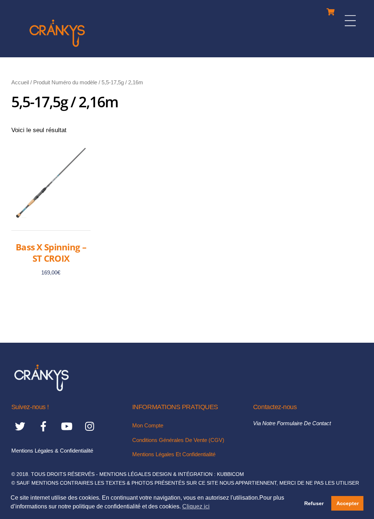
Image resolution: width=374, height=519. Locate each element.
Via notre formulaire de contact (292, 423)
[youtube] (68, 426)
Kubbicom (230, 474)
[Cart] (330, 10)
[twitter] (21, 426)
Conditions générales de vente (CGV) (178, 440)
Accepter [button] (347, 503)
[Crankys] (57, 48)
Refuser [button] (314, 503)
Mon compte (147, 425)
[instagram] (91, 426)
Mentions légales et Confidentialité (173, 454)
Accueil (20, 82)
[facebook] (45, 426)
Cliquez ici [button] (196, 506)
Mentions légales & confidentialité (52, 450)
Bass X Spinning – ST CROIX (51, 252)
